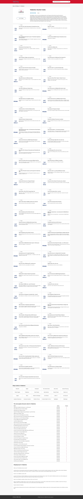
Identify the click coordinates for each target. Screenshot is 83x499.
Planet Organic (17, 392)
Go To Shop (21, 18)
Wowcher (17, 388)
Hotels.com (65, 392)
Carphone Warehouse (17, 399)
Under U (55, 395)
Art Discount (65, 395)
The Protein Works (46, 388)
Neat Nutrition (46, 392)
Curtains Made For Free (46, 399)
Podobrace (27, 392)
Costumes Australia (27, 399)
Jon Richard (46, 395)
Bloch (27, 395)
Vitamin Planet (56, 392)
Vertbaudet (37, 388)
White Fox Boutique (36, 395)
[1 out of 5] (30, 13)
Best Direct (56, 388)
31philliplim (56, 399)
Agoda (17, 395)
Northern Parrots (37, 399)
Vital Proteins (36, 392)
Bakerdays (65, 399)
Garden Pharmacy (65, 388)
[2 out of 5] (31, 13)
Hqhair (27, 388)
